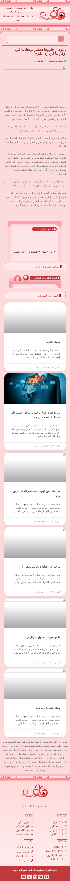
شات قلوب (58, 822)
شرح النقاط (57, 859)
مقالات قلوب (23, 834)
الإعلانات (59, 847)
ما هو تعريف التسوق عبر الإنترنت (42, 637)
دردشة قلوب (57, 826)
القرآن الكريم (23, 822)
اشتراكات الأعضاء (54, 851)
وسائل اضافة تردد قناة (48, 707)
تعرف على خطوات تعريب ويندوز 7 (41, 566)
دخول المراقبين (55, 855)
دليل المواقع (23, 826)
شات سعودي (56, 830)
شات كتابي (57, 834)
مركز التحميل (23, 830)
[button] (61, 39)
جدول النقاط (53, 341)
